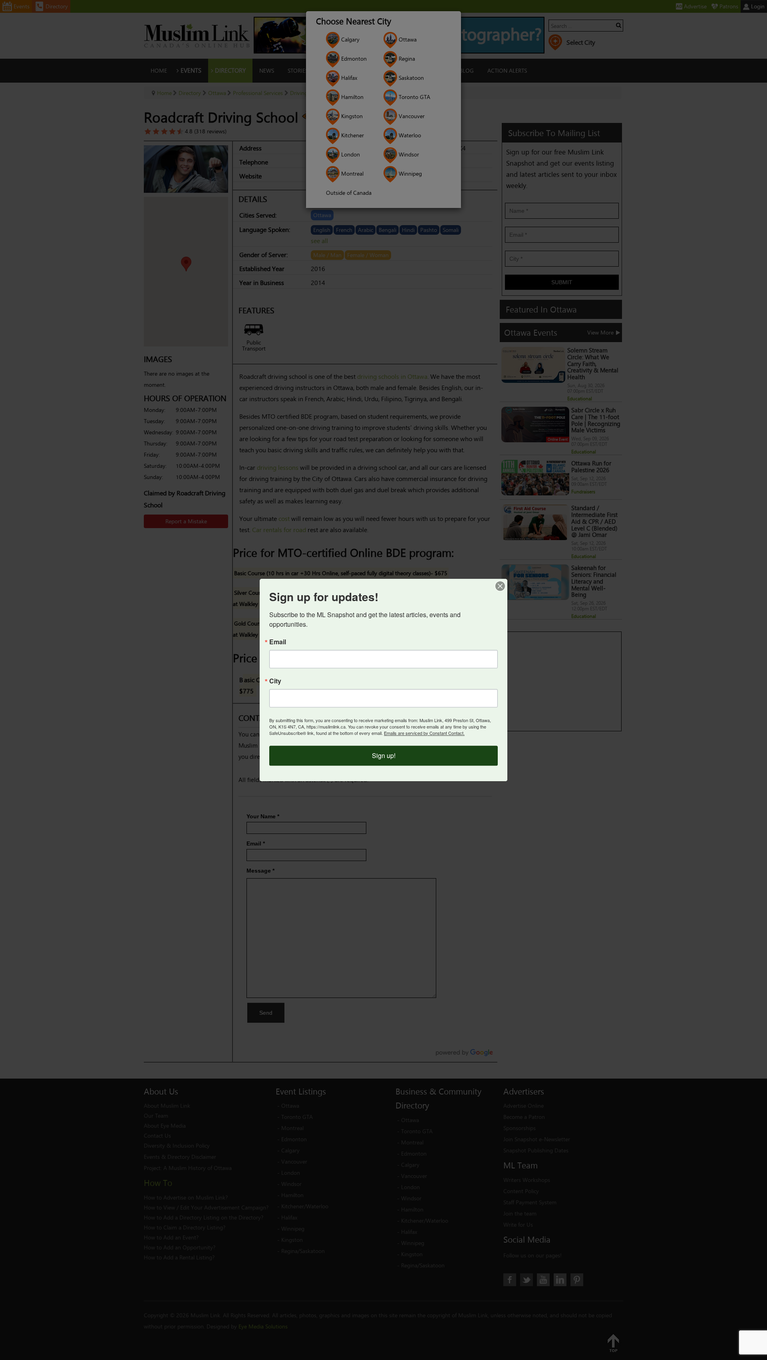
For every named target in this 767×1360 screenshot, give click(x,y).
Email (277, 642)
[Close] (500, 586)
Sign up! (383, 755)
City (275, 681)
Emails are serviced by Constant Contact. (424, 733)
